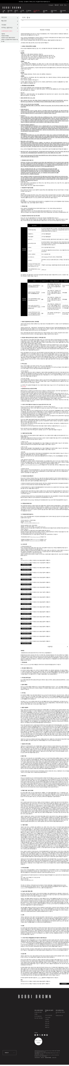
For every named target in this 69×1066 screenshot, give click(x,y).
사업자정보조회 (37, 1057)
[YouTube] (44, 1035)
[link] (65, 5)
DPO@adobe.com (35, 293)
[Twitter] (40, 1035)
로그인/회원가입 (38, 1016)
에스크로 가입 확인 (38, 1018)
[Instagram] (35, 1035)
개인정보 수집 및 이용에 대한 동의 (8, 37)
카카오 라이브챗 (48, 1015)
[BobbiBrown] (12, 7)
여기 (64, 358)
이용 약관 (42, 1057)
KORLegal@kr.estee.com (40, 526)
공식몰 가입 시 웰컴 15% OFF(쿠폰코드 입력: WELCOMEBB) (34, 1)
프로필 (35, 1014)
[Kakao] (47, 1035)
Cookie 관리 (54, 1057)
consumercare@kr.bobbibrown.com (32, 464)
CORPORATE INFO (6, 31)
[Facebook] (37, 1035)
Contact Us (23, 887)
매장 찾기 (57, 5)
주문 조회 (47, 1023)
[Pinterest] (42, 1035)
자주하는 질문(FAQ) (7, 27)
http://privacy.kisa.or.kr (35, 536)
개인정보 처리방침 (5, 35)
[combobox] (9, 1052)
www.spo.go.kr (36, 539)
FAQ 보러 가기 (63, 425)
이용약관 (3, 33)
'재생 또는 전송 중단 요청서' (56, 871)
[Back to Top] (64, 1062)
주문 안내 (4, 17)
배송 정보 (4, 20)
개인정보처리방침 (27, 664)
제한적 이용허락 (28, 701)
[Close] (67, 1)
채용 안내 (47, 1027)
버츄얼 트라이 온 (59, 1015)
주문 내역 (47, 1021)
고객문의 (47, 1019)
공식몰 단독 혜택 (38, 1012)
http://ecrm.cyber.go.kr (35, 540)
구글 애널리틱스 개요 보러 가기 (27, 424)
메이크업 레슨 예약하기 (60, 1013)
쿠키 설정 (24, 386)
